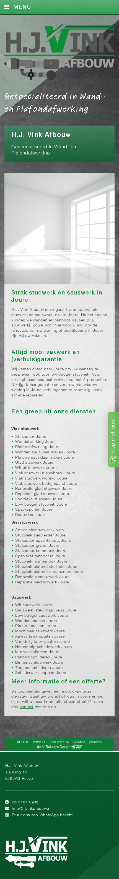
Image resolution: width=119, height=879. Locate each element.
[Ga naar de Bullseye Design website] (76, 746)
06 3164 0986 (25, 802)
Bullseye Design (58, 746)
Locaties (79, 742)
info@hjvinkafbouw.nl (31, 809)
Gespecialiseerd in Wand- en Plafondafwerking (55, 102)
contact (26, 707)
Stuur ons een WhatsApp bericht (42, 815)
